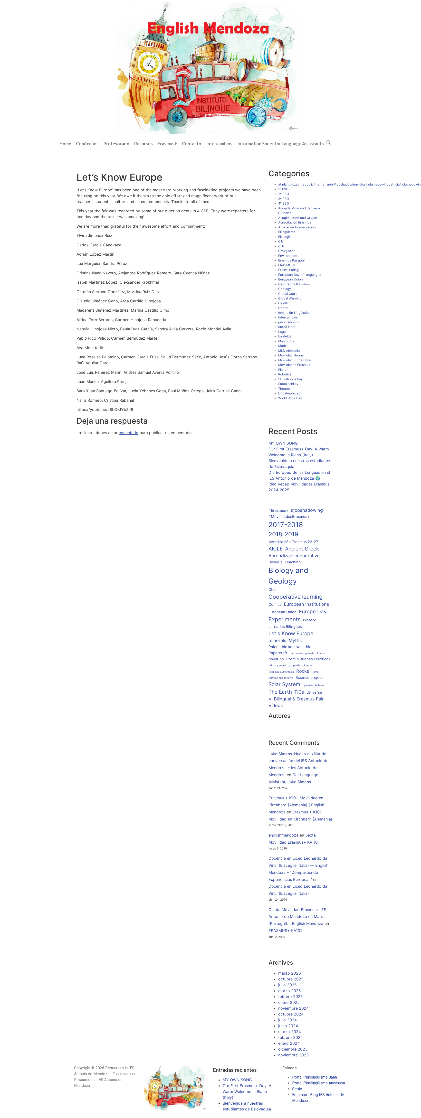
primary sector (277, 665)
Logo (282, 332)
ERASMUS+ (287, 265)
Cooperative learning (295, 596)
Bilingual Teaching (284, 562)
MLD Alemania (289, 351)
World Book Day (290, 398)
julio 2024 (287, 1019)
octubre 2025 (291, 979)
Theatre (284, 389)
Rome (315, 671)
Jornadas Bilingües (285, 626)
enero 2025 (289, 1002)
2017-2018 (285, 525)
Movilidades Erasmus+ (295, 365)
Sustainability (288, 384)
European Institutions (306, 604)
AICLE (275, 549)
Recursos (143, 143)
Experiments (284, 619)
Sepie (297, 1089)
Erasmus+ (167, 143)
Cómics (274, 604)
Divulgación (287, 251)
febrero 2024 (290, 1037)
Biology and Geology (288, 575)
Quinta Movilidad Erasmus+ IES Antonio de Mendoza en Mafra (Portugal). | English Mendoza (297, 916)
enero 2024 (289, 1043)
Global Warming (290, 298)
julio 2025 (287, 984)
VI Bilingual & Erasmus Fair (296, 698)
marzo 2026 (289, 973)
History (309, 620)
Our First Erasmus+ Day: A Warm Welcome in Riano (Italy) (247, 1091)
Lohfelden (286, 336)
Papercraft (277, 653)
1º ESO (283, 189)
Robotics (284, 374)
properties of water (301, 665)
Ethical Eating (288, 270)
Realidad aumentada (281, 671)
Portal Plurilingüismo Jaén (314, 1077)
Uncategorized (289, 393)
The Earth (280, 692)
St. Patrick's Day (290, 379)
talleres (319, 685)
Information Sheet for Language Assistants (280, 143)
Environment (287, 256)
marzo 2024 (289, 1031)
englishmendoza (283, 835)
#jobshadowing (307, 510)
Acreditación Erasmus (294, 222)
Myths (295, 640)
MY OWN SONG (283, 443)
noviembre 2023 (293, 1055)
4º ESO (283, 203)
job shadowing (289, 322)
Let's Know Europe (290, 633)
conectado (128, 432)
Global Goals (287, 294)
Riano (282, 370)
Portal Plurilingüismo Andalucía (318, 1083)
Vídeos (275, 705)
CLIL (281, 246)
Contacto (191, 143)
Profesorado (116, 143)
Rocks (302, 671)
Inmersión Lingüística (294, 313)
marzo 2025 (289, 990)
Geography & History (294, 284)
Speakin (308, 685)
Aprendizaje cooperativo (294, 555)
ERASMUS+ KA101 (285, 930)
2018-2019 (283, 534)
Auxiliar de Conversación (297, 227)
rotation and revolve (280, 678)
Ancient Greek (302, 549)
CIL (280, 241)
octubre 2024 (291, 1014)
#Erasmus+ (278, 510)
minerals (277, 640)
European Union (290, 279)
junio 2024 (288, 1025)
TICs (299, 692)
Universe (314, 692)
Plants (321, 653)
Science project (309, 677)
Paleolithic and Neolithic (289, 646)
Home (65, 143)
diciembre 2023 (292, 1049)
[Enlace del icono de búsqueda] (328, 142)
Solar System (284, 684)
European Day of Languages (299, 275)
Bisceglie (285, 237)
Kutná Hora (286, 327)
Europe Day (313, 611)
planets (310, 653)
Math (282, 346)
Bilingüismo (286, 232)
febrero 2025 (290, 996)
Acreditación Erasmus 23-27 (293, 542)
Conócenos (87, 143)
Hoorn (283, 308)
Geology (284, 289)
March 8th (286, 341)
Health (283, 303)
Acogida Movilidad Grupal (297, 218)
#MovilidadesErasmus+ (289, 516)
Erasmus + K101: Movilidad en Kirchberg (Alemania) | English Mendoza (296, 804)
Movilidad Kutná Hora (294, 360)
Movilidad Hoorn (290, 355)
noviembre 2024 (293, 1008)
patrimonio (296, 653)
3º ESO (283, 199)
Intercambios (219, 143)
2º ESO (283, 194)
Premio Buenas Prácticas (308, 659)
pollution (276, 659)
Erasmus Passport (292, 260)
